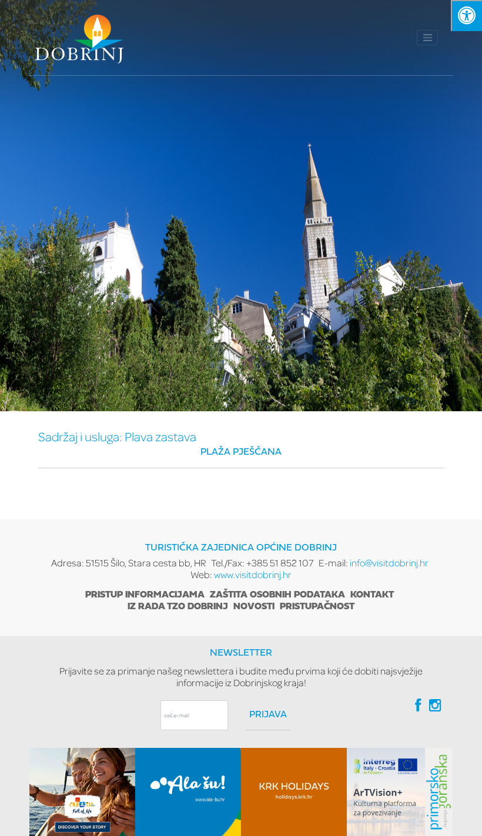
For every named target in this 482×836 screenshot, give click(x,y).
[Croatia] (82, 792)
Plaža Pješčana (241, 452)
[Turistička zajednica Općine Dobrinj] (79, 37)
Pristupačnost (317, 607)
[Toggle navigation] (427, 37)
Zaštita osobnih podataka (277, 595)
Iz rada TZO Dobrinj (178, 607)
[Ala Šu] (188, 792)
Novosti (254, 607)
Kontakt (372, 595)
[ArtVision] (400, 792)
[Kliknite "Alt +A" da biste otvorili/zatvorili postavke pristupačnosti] (466, 15)
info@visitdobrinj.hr (389, 562)
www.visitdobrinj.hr (253, 574)
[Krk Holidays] (294, 792)
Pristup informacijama (145, 595)
